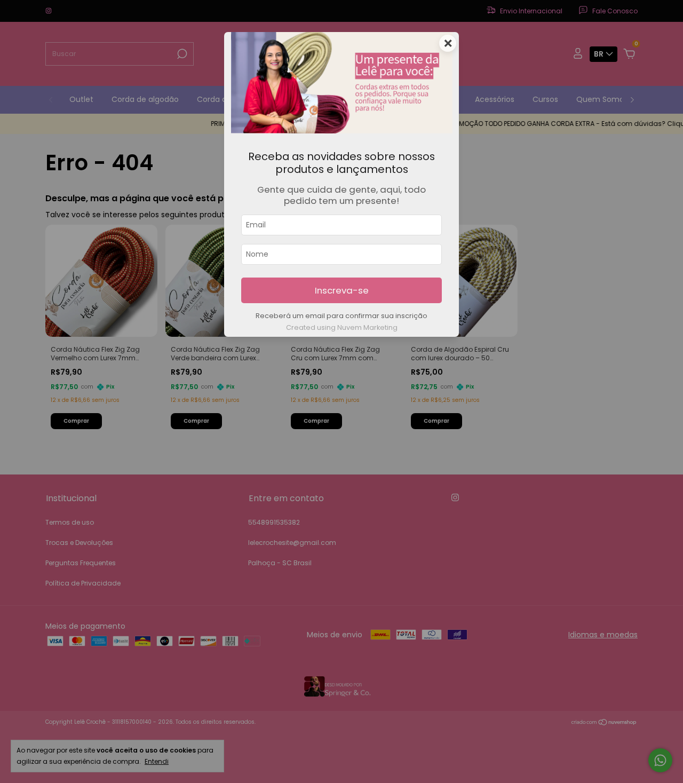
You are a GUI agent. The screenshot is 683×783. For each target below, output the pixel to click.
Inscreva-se (342, 290)
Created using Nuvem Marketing (342, 327)
